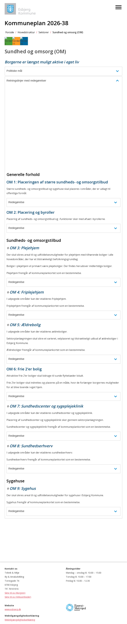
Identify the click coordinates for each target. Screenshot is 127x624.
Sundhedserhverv (37, 445)
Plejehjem (30, 247)
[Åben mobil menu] (118, 7)
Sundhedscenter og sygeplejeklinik (52, 406)
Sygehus (28, 488)
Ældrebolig (30, 324)
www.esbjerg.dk (13, 609)
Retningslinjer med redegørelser (26, 80)
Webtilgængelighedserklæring (20, 619)
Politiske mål (14, 70)
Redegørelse (16, 202)
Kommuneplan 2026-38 (36, 23)
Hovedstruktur (26, 32)
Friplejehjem (32, 292)
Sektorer (44, 32)
